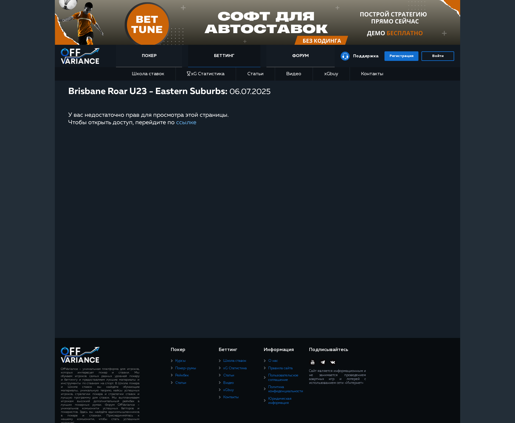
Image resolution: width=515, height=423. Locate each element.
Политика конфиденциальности (285, 389)
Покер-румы (185, 368)
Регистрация (401, 56)
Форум (300, 56)
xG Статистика (207, 74)
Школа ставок (148, 74)
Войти (437, 56)
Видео (293, 74)
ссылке (186, 122)
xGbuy (331, 74)
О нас (273, 361)
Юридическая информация (279, 401)
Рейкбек (182, 375)
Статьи (255, 74)
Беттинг (224, 56)
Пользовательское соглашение (283, 378)
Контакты (372, 74)
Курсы (180, 361)
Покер (149, 56)
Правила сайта (280, 368)
